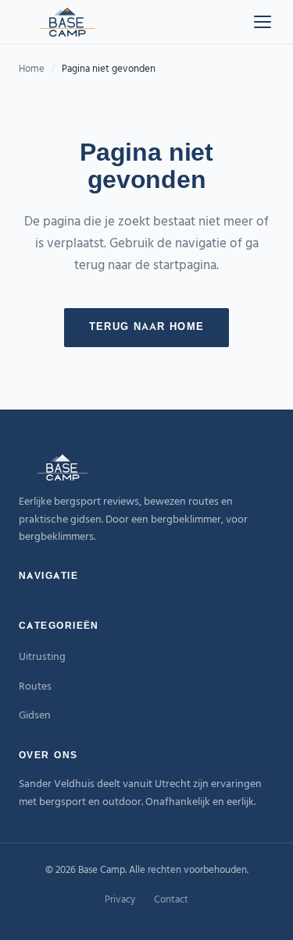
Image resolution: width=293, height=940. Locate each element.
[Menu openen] (262, 21)
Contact (171, 900)
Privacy (120, 900)
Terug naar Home (147, 327)
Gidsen (35, 716)
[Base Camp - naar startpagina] (67, 21)
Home (32, 69)
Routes (35, 687)
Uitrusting (42, 657)
